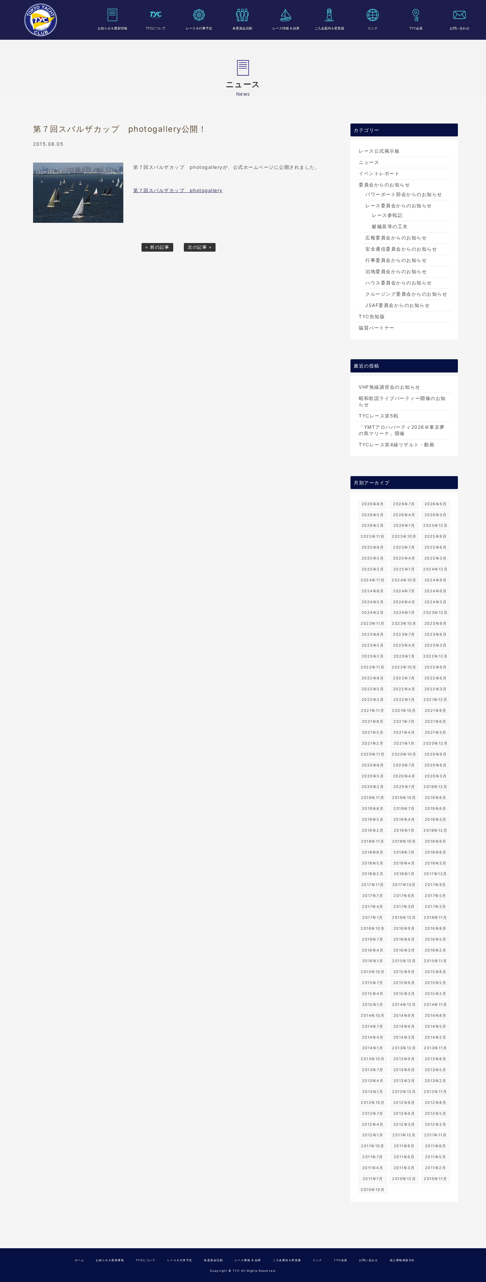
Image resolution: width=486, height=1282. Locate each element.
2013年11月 (435, 1048)
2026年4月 (404, 515)
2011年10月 (372, 1146)
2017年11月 (372, 884)
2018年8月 (373, 852)
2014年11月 (435, 1004)
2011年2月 (435, 1167)
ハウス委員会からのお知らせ (398, 282)
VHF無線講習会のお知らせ (390, 387)
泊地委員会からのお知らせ (396, 271)
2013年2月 (436, 1080)
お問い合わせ (459, 28)
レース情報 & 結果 (286, 28)
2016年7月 (373, 939)
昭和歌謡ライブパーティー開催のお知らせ (402, 401)
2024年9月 (436, 580)
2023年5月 (373, 645)
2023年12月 (435, 612)
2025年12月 (435, 525)
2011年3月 (404, 1167)
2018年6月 (436, 852)
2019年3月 (436, 819)
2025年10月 (404, 536)
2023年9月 (436, 623)
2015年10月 (373, 971)
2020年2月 (373, 786)
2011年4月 (373, 1167)
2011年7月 (372, 1157)
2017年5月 (435, 895)
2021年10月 (404, 710)
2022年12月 (435, 656)
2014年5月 (436, 1026)
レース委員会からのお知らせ (398, 205)
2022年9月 (436, 667)
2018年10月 (404, 841)
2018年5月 (373, 863)
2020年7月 (404, 765)
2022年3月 (436, 689)
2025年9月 (436, 536)
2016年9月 (404, 928)
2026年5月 (373, 515)
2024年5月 (373, 602)
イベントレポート (379, 173)
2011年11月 (435, 1135)
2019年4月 (404, 819)
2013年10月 (373, 1059)
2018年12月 (435, 830)
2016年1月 (373, 961)
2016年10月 (373, 928)
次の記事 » (200, 247)
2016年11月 (435, 917)
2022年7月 (404, 678)
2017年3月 (404, 906)
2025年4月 (404, 558)
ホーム (79, 1260)
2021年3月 (436, 732)
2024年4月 (404, 602)
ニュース (369, 162)
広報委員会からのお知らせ (396, 237)
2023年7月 (404, 634)
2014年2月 (436, 1037)
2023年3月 (436, 645)
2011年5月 (435, 1157)
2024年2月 (373, 612)
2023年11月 (373, 623)
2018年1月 (404, 873)
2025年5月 (373, 558)
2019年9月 (436, 797)
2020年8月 (373, 765)
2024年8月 (373, 591)
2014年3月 (404, 1037)
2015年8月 (436, 971)
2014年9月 (404, 1015)
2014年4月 (373, 1037)
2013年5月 (436, 1069)
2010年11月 (435, 1178)
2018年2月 (373, 873)
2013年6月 (404, 1069)
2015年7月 (373, 982)
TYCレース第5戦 (379, 416)
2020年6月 (436, 765)
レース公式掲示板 (379, 151)
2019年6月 (436, 808)
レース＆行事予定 (199, 28)
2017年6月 (404, 895)
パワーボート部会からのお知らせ (403, 194)
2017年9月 (435, 884)
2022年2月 (373, 699)
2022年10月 (404, 667)
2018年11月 (372, 841)
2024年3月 (436, 602)
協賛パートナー (377, 327)
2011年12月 (404, 1135)
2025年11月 (373, 536)
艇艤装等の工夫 (390, 226)
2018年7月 (404, 852)
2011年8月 (435, 1146)
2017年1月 (372, 917)
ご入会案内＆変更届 (329, 28)
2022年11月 (373, 667)
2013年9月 (404, 1059)
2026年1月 (404, 525)
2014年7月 (373, 1026)
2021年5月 (373, 732)
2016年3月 (404, 950)
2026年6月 (436, 504)
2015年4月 (373, 993)
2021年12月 (435, 699)
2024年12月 (435, 569)
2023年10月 (404, 623)
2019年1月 (404, 830)
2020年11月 (373, 754)
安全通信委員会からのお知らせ (401, 249)
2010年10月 (373, 1189)
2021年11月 (372, 710)
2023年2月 (373, 656)
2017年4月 (373, 906)
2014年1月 (373, 1048)
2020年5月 (373, 776)
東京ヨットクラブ (40, 20)
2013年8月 (436, 1059)
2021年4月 (404, 732)
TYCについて (156, 28)
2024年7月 (404, 591)
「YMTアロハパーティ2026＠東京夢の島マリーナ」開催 (402, 430)
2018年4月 (404, 863)
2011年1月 (373, 1178)
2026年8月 (373, 504)
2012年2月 (436, 1124)
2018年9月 (436, 841)
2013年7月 (373, 1069)
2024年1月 (404, 612)
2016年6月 (404, 939)
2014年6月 (404, 1026)
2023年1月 (404, 656)
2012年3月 (404, 1124)
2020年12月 (435, 743)
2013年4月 (373, 1080)
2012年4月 (373, 1124)
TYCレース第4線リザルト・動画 (396, 444)
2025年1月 (404, 569)
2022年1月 (404, 699)
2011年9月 (404, 1146)
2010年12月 (404, 1178)
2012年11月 (435, 1091)
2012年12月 (404, 1091)
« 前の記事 (157, 247)
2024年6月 (436, 591)
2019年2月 (373, 830)
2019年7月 (404, 808)
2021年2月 (373, 743)
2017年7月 (373, 895)
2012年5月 (436, 1113)
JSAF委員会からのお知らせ (397, 305)
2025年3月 (436, 558)
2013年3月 (404, 1080)
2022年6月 (436, 678)
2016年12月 (404, 917)
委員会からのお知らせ (384, 184)
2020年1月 (404, 786)
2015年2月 (436, 993)
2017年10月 (404, 884)
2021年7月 (404, 721)
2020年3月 (436, 776)
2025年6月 (436, 547)
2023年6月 (436, 634)
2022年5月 (373, 689)
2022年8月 (373, 678)
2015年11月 (435, 961)
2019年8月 (373, 808)
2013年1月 (373, 1091)
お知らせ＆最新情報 (112, 28)
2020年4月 (404, 776)
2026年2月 (373, 525)
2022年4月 (404, 689)
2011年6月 (404, 1157)
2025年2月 (373, 569)
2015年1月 (373, 1004)
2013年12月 (404, 1048)
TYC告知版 (372, 316)
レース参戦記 (387, 215)
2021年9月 (436, 710)
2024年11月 (373, 580)
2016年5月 (436, 939)
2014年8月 (436, 1015)
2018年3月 (436, 863)
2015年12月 (404, 961)
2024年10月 (404, 580)
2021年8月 (373, 721)
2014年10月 (373, 1015)
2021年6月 (436, 721)
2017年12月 (435, 873)
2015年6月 (404, 982)
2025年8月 (373, 547)
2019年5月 (373, 819)
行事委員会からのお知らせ (396, 260)
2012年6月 (404, 1113)
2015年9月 (404, 971)
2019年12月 (435, 786)
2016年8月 (436, 928)
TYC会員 (416, 28)
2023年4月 (404, 645)
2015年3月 (404, 993)
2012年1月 (373, 1135)
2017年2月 (435, 906)
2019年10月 (404, 797)
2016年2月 (436, 950)
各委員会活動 (242, 28)
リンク (373, 28)
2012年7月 (373, 1113)
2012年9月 (404, 1102)
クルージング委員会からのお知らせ (406, 294)
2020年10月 (404, 754)
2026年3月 (436, 515)
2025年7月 (404, 547)
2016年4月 (373, 950)
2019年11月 (372, 797)
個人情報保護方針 (402, 1260)
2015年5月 (436, 982)
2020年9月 (436, 754)
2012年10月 (373, 1102)
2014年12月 (404, 1004)
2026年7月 (404, 504)
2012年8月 (436, 1102)
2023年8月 (373, 634)
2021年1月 (404, 743)
